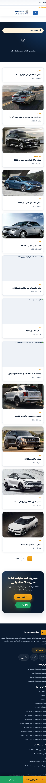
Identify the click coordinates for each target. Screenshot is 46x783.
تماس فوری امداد (32, 779)
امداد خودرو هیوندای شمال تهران (35, 715)
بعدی (17, 558)
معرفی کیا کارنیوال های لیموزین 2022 (27, 160)
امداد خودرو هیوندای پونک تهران (35, 739)
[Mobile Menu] (35, 13)
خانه (44, 2)
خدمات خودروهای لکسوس (37, 681)
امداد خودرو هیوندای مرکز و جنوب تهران (33, 723)
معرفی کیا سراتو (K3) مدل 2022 (29, 202)
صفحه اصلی (42, 691)
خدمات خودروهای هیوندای (37, 669)
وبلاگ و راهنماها (40, 703)
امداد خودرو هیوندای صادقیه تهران (35, 727)
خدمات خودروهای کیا (39, 673)
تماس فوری (21, 597)
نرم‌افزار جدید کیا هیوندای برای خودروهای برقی (24, 373)
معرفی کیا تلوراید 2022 (33, 459)
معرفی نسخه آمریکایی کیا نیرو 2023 (28, 74)
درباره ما (43, 695)
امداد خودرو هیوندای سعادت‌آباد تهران (33, 731)
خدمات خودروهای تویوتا (38, 677)
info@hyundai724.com (37, 761)
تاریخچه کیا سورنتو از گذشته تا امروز (28, 416)
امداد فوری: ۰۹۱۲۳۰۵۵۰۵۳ (37, 749)
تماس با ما (42, 699)
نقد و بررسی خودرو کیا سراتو (31, 245)
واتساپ (21, 605)
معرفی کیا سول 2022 (33, 331)
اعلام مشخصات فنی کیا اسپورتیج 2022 (27, 288)
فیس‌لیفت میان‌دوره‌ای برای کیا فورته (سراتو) (25, 117)
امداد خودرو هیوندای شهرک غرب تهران (33, 735)
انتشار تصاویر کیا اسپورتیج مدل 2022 (27, 501)
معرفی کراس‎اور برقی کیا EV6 (31, 544)
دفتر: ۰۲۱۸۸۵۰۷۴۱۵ (39, 753)
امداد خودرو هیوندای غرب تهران (36, 711)
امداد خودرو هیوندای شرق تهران (35, 719)
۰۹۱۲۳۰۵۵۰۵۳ (39, 650)
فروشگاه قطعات (41, 707)
